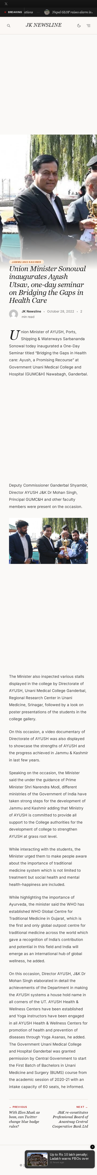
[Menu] (88, 26)
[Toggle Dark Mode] (79, 26)
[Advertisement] (48, 84)
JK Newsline (43, 25)
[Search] (9, 26)
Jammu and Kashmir (26, 262)
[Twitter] (6, 3)
